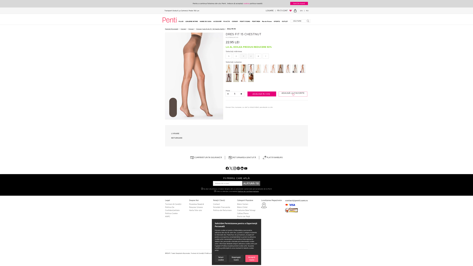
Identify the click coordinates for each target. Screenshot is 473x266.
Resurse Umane (196, 207)
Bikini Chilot (242, 207)
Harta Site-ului (195, 210)
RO (307, 11)
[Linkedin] (242, 169)
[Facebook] (227, 169)
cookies (247, 3)
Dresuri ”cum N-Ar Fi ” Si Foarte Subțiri (210, 29)
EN (302, 11)
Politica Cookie (171, 213)
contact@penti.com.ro (296, 200)
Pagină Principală (171, 29)
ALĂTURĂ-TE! (251, 183)
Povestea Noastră (196, 204)
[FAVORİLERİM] (290, 10)
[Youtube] (245, 169)
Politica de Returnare (222, 210)
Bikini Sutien (242, 204)
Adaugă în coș (261, 94)
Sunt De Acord (299, 3)
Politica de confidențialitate (248, 191)
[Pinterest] (238, 169)
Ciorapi (183, 29)
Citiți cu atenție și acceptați (237, 191)
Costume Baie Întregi (246, 210)
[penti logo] (170, 22)
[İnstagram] (234, 169)
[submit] (308, 21)
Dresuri (191, 29)
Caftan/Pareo (243, 213)
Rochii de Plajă (243, 216)
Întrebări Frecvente (221, 207)
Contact (216, 204)
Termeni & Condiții (173, 204)
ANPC (167, 216)
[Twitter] (231, 169)
